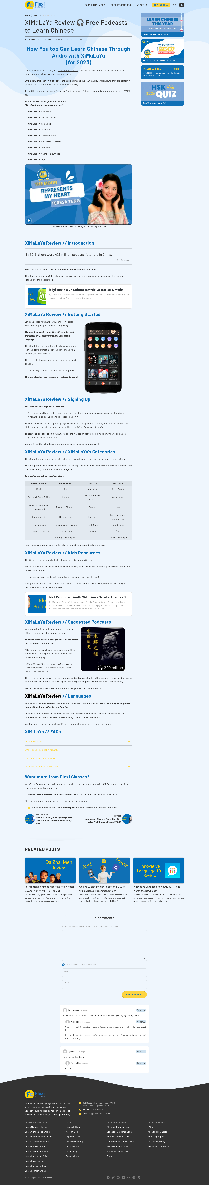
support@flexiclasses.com (100, 1113)
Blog (27, 15)
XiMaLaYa (29, 325)
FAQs (42, 159)
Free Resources (121, 5)
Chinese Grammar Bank (118, 1127)
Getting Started (48, 117)
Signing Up (45, 123)
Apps (36, 15)
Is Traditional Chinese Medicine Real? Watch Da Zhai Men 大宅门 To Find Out (50, 888)
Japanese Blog (73, 1136)
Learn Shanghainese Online (38, 1136)
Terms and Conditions (158, 1146)
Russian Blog (72, 1146)
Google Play (62, 325)
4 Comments (77, 39)
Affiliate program (156, 1136)
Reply (142, 1010)
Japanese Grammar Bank (119, 1131)
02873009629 (97, 1109)
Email (67, 983)
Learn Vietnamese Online (37, 1131)
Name (67, 971)
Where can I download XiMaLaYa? (41, 749)
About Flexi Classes (157, 1131)
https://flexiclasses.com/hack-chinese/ (90, 1035)
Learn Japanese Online (36, 1151)
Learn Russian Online (35, 1165)
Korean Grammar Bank (118, 1136)
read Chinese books (68, 70)
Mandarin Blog (73, 1127)
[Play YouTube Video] (78, 194)
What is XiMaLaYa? (34, 741)
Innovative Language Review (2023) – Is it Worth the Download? (156, 888)
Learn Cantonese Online (37, 1156)
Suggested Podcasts (50, 141)
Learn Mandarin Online (36, 1127)
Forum (110, 1156)
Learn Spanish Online (35, 1170)
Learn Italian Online (34, 1161)
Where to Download (50, 153)
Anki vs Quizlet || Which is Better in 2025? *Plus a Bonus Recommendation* (102, 888)
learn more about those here (102, 794)
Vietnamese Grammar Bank (120, 1141)
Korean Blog (72, 1131)
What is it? (45, 111)
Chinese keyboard (92, 91)
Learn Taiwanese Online (37, 1141)
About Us (141, 5)
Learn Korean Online (35, 1146)
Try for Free (161, 5)
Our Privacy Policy (156, 1141)
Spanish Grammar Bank (118, 1151)
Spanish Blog (72, 1156)
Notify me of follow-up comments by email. (81, 964)
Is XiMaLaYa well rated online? (40, 758)
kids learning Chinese (83, 560)
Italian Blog (71, 1151)
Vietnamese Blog (74, 1141)
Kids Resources (48, 135)
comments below (102, 724)
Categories (46, 129)
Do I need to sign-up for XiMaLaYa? (42, 766)
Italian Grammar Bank (117, 1146)
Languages (46, 147)
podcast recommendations (88, 688)
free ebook (51, 807)
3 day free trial (43, 784)
